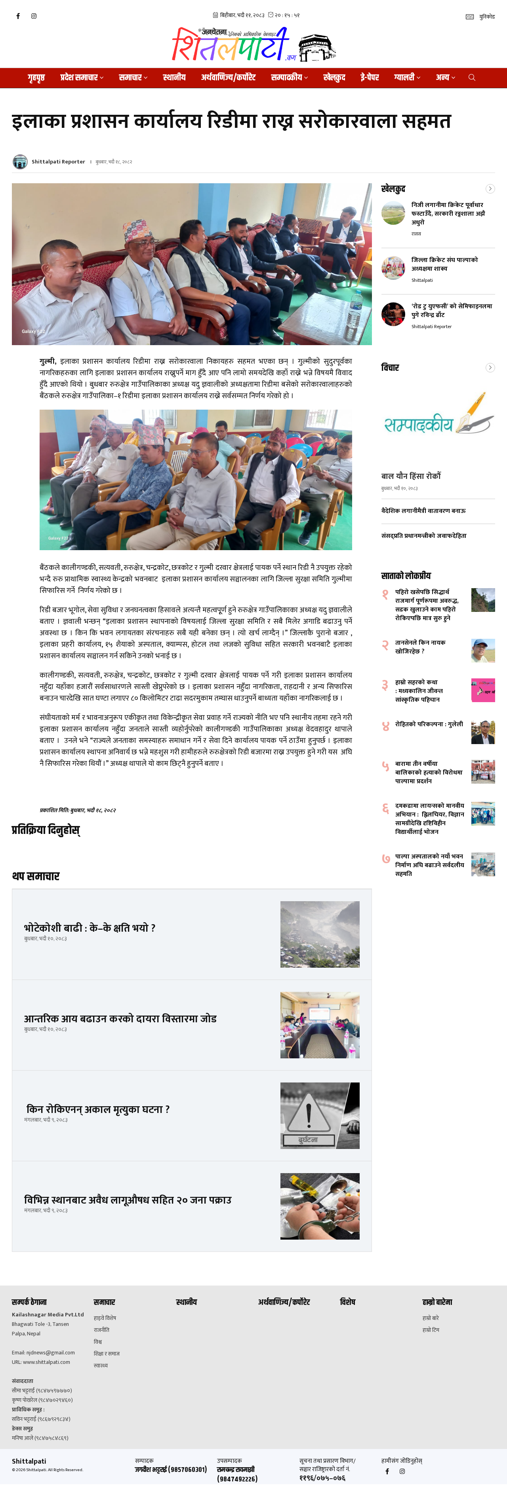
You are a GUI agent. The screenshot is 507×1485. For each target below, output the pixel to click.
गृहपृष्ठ (36, 78)
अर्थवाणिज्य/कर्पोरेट (228, 78)
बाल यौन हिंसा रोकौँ (410, 476)
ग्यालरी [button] (404, 78)
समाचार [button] (130, 78)
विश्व (98, 1342)
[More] (490, 188)
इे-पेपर (370, 78)
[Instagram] (34, 16)
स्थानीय (174, 78)
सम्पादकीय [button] (286, 78)
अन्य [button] (442, 78)
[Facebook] (18, 16)
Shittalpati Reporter (58, 162)
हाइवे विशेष (105, 1318)
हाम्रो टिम (431, 1330)
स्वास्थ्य (101, 1365)
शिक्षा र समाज (107, 1354)
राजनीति (101, 1330)
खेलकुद (334, 78)
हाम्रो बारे (431, 1318)
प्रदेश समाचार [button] (79, 78)
